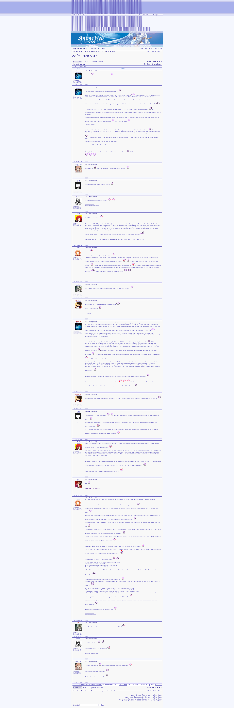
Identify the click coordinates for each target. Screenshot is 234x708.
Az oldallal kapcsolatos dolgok (95, 51)
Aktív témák (102, 49)
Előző (154, 62)
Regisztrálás (81, 15)
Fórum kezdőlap (78, 51)
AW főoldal (74, 15)
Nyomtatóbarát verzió (79, 64)
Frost (125, 239)
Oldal (149, 62)
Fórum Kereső (150, 15)
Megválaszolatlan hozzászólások (84, 49)
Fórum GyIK (142, 15)
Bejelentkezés (158, 15)
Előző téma (146, 64)
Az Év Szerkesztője (84, 55)
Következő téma (156, 64)
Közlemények (110, 51)
